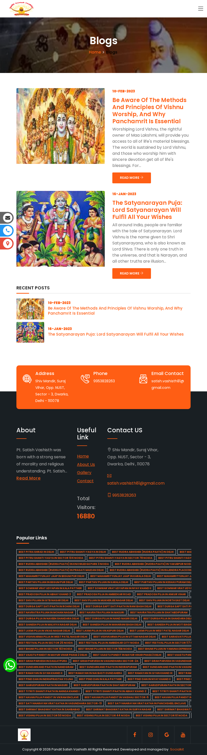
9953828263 (123, 495)
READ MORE (130, 177)
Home (95, 52)
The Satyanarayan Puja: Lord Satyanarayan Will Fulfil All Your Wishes (147, 210)
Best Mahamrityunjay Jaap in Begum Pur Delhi (51, 576)
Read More (28, 478)
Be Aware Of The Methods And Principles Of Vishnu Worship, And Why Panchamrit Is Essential (149, 110)
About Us (86, 464)
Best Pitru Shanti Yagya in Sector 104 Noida (51, 558)
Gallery (84, 472)
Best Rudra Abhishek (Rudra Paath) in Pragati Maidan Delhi (61, 570)
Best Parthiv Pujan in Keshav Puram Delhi (163, 582)
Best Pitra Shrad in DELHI (36, 552)
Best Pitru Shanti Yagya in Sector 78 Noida (120, 558)
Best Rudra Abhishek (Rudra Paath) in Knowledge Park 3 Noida (64, 564)
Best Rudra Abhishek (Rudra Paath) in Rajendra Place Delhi (152, 570)
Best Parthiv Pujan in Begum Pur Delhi (46, 582)
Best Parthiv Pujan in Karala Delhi (103, 582)
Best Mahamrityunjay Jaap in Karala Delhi (120, 576)
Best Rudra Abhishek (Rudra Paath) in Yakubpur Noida (154, 564)
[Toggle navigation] (200, 9)
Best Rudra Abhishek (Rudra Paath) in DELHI (143, 552)
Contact (85, 481)
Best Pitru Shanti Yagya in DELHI (83, 552)
